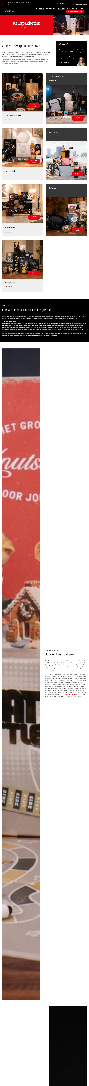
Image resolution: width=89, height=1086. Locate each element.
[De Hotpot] (66, 198)
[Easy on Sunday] (22, 129)
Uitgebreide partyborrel (13, 115)
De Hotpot (52, 188)
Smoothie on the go (56, 132)
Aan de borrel (10, 283)
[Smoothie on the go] (66, 142)
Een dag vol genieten (56, 76)
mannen (79, 330)
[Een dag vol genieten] (66, 86)
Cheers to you (10, 227)
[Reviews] (63, 3)
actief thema (54, 330)
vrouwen (4, 332)
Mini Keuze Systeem (70, 694)
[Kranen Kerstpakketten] (10, 9)
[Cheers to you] (22, 185)
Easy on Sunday (10, 171)
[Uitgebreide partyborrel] (22, 73)
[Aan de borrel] (22, 241)
